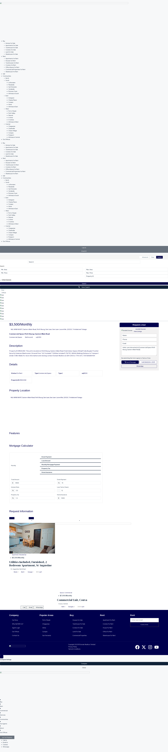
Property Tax (15, 494)
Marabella (11, 85)
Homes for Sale (10, 43)
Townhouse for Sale (12, 47)
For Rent (11, 518)
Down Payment (61, 479)
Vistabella (11, 89)
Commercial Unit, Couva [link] (72, 600)
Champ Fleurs (12, 100)
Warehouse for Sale (12, 54)
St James (11, 119)
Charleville (11, 128)
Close (84, 668)
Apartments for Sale (12, 45)
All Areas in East (13, 106)
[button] (84, 280)
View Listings (138, 331)
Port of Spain (12, 111)
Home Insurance (62, 494)
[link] (80, 557)
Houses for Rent (11, 60)
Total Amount (15, 479)
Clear (152, 257)
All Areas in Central (14, 137)
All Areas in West (13, 122)
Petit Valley (11, 113)
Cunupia (10, 133)
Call (24, 607)
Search (159, 257)
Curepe (10, 102)
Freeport (11, 135)
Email (30, 607)
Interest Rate (15, 487)
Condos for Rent (11, 65)
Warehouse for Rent (12, 71)
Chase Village (12, 130)
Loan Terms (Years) (63, 487)
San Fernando (12, 87)
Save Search (85, 287)
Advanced (145, 257)
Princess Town (12, 91)
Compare (84, 663)
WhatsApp (139, 366)
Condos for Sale (11, 50)
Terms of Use (146, 358)
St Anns (10, 117)
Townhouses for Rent (12, 63)
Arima (10, 104)
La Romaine (11, 82)
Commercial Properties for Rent (15, 69)
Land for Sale (10, 52)
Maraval (10, 115)
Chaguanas (11, 126)
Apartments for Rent (12, 58)
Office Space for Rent (12, 67)
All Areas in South (13, 93)
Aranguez (11, 98)
